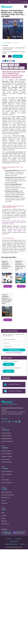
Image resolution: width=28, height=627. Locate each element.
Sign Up (8, 364)
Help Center (4, 521)
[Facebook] (12, 421)
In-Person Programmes (6, 471)
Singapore (12, 222)
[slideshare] (19, 421)
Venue (11, 67)
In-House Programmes (6, 474)
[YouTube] (9, 421)
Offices (3, 512)
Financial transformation (7, 441)
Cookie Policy (18, 538)
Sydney (18, 222)
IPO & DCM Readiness (6, 435)
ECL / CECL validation (6, 453)
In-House (22, 67)
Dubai (23, 220)
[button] (21, 20)
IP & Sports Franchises (6, 462)
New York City (15, 81)
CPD (2, 477)
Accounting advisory (6, 433)
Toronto (11, 223)
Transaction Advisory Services (15, 229)
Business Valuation (7, 230)
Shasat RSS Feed (5, 497)
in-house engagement (15, 214)
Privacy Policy (9, 538)
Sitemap (3, 518)
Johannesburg (5, 222)
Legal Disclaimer (14, 541)
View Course (8, 286)
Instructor (11, 64)
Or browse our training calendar (14, 352)
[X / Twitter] (6, 421)
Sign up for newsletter (6, 482)
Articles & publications (6, 492)
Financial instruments (6, 450)
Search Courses (15, 350)
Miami (6, 223)
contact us (19, 248)
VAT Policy (22, 544)
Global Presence (5, 523)
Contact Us (8, 371)
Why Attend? (5, 67)
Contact (25, 2)
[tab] (5, 65)
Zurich (19, 220)
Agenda (17, 64)
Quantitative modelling (6, 456)
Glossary (3, 500)
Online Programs (5, 479)
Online (3, 220)
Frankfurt (14, 220)
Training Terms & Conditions (11, 544)
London (8, 220)
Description (4, 64)
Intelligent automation (6, 438)
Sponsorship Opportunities (7, 494)
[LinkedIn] (2, 421)
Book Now (17, 56)
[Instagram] (16, 421)
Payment (16, 67)
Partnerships (4, 503)
